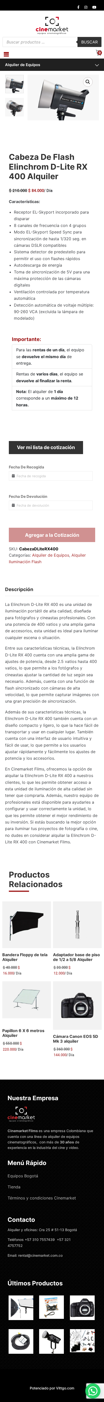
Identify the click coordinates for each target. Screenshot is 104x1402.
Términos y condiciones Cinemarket (42, 1197)
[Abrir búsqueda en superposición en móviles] (52, 42)
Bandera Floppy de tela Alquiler (24, 957)
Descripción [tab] (19, 589)
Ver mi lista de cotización (46, 447)
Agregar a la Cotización (52, 535)
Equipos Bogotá (23, 1175)
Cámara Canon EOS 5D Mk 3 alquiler (75, 1039)
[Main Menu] (6, 54)
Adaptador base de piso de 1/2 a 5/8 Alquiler (76, 957)
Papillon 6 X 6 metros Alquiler (23, 1033)
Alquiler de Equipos (22, 64)
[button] (88, 82)
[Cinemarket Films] (52, 25)
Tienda (14, 1186)
